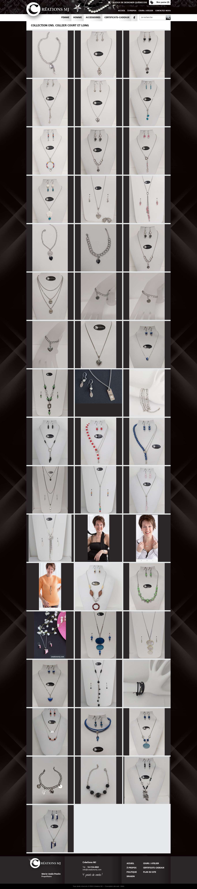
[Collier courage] (98, 367)
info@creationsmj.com (92, 870)
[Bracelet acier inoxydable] (147, 416)
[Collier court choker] (98, 755)
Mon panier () (162, 2)
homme (77, 18)
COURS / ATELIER (146, 11)
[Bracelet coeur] (50, 271)
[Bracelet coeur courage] (50, 367)
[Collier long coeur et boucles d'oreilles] (98, 222)
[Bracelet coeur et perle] (50, 77)
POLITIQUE (132, 872)
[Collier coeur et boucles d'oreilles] (147, 174)
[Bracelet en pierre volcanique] (98, 803)
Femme (65, 18)
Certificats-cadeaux (116, 18)
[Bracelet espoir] (147, 319)
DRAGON (131, 876)
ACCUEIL (121, 11)
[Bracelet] (147, 706)
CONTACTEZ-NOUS (163, 11)
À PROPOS (131, 11)
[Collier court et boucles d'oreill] (98, 610)
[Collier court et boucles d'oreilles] (147, 77)
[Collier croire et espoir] (50, 319)
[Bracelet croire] (98, 319)
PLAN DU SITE (149, 872)
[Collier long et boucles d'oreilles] (147, 222)
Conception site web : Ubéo (114, 886)
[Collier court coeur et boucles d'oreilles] (98, 77)
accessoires (93, 18)
